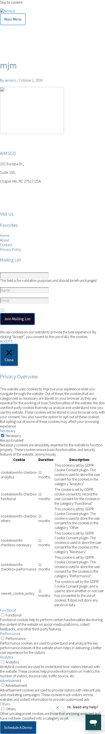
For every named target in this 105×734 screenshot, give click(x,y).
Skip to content (11, 2)
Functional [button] (8, 610)
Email (5, 295)
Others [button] (5, 704)
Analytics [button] (6, 657)
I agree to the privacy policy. (29, 310)
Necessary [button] (7, 430)
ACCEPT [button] (6, 341)
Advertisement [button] (10, 680)
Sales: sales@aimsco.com (20, 194)
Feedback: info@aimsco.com (22, 199)
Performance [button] (10, 633)
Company (7, 270)
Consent (7, 305)
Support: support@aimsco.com (24, 203)
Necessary (13, 435)
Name (5, 285)
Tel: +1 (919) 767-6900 (16, 189)
